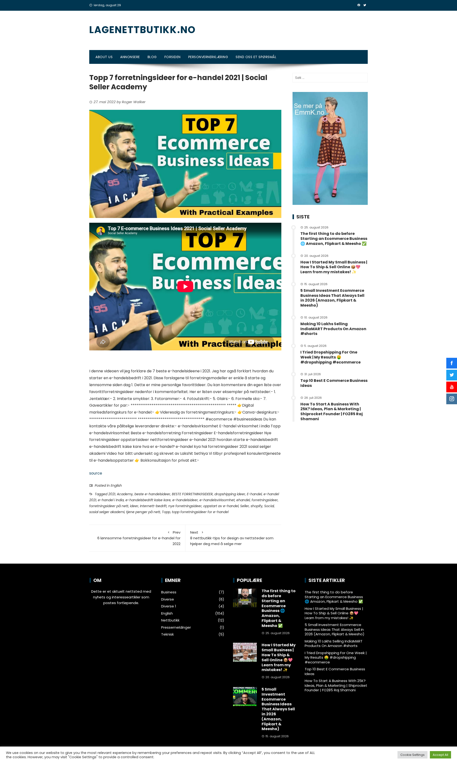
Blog (152, 57)
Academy (125, 494)
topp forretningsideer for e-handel (200, 512)
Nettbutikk (170, 620)
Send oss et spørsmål (256, 57)
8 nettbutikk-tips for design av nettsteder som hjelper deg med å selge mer (231, 538)
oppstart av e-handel (220, 506)
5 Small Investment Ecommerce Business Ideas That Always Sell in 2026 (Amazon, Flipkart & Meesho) (332, 298)
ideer (134, 506)
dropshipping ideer (229, 494)
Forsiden (172, 57)
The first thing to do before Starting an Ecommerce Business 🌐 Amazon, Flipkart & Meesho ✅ (333, 238)
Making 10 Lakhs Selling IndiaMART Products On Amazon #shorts (333, 329)
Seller (244, 506)
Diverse (167, 599)
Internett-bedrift (153, 506)
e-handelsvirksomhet (217, 500)
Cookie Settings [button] (412, 755)
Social (269, 506)
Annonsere (130, 57)
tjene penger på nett (143, 512)
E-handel (254, 494)
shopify (257, 506)
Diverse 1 (168, 606)
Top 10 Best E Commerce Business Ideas (334, 383)
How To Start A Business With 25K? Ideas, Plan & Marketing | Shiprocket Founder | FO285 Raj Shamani (331, 411)
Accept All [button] (440, 755)
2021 (111, 494)
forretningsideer (265, 500)
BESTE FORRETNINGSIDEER (192, 494)
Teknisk (167, 634)
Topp (166, 512)
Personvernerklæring (208, 57)
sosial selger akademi (106, 512)
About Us (104, 57)
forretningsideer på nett (108, 506)
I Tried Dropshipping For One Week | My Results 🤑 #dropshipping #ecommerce (330, 357)
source (95, 473)
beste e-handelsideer (152, 494)
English (116, 485)
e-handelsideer (185, 500)
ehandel (243, 500)
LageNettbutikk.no (142, 29)
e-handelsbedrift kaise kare (148, 500)
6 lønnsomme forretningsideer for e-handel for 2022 (138, 538)
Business (168, 592)
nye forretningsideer (185, 506)
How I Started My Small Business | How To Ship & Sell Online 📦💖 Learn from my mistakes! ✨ (333, 267)
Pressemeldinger (176, 627)
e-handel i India (111, 500)
